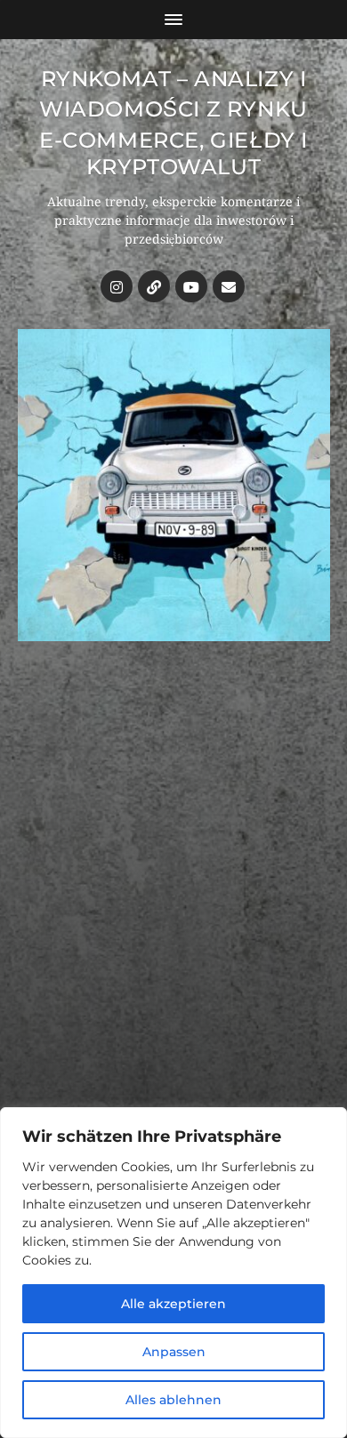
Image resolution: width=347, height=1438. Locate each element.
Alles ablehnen (173, 1400)
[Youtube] (191, 286)
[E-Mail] (229, 286)
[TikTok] (154, 286)
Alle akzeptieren (173, 1304)
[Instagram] (117, 286)
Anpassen (174, 1352)
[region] (173, 1272)
